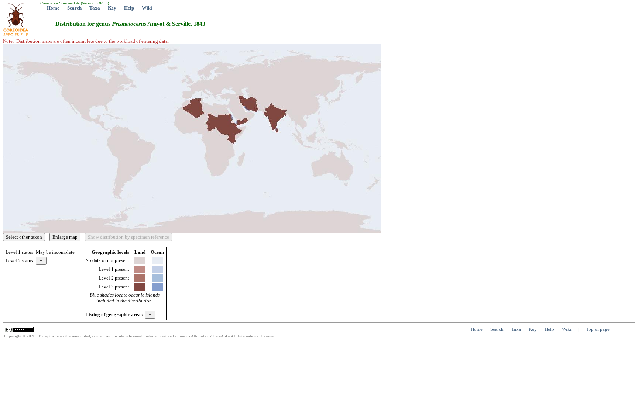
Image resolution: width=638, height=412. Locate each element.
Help (129, 8)
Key (112, 8)
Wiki (147, 8)
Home (53, 8)
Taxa (94, 8)
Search (74, 8)
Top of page (598, 329)
